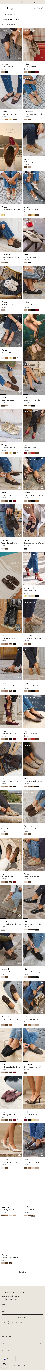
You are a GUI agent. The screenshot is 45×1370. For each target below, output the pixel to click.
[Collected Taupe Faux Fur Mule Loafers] (34, 616)
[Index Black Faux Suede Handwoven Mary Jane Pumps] (34, 282)
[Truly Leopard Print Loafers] (11, 663)
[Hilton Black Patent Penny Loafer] (34, 902)
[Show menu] (3, 8)
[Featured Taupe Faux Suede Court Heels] (34, 1283)
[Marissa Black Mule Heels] (11, 44)
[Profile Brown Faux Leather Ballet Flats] (11, 1235)
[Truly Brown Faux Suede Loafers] (11, 759)
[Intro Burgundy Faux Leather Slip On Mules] (11, 1092)
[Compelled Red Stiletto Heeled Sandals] (34, 568)
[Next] (42, 2)
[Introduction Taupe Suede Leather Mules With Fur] (34, 92)
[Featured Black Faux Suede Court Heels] (11, 1330)
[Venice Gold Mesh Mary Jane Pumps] (11, 187)
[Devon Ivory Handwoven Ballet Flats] (11, 902)
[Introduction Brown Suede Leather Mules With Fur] (11, 235)
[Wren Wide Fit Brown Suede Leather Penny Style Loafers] (11, 378)
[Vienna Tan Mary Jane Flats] (11, 330)
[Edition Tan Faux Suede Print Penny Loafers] (34, 663)
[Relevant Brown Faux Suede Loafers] (11, 997)
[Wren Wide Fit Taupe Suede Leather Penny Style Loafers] (34, 139)
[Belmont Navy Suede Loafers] (34, 997)
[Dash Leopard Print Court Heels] (34, 1092)
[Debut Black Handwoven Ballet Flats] (34, 378)
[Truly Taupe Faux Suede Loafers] (34, 759)
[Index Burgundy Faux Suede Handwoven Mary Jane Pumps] (11, 711)
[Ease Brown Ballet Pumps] (34, 711)
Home (4, 14)
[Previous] (3, 2)
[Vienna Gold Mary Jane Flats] (11, 425)
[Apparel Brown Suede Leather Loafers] (11, 949)
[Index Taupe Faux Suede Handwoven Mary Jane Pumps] (34, 44)
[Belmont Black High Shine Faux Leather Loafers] (11, 1188)
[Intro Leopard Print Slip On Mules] (11, 854)
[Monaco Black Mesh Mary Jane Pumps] (34, 521)
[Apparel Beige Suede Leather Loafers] (34, 854)
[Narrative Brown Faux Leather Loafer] (34, 1045)
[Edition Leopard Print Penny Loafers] (34, 473)
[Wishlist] (39, 8)
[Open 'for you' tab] (4, 1365)
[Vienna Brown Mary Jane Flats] (11, 92)
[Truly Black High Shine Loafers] (11, 616)
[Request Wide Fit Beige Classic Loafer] (11, 806)
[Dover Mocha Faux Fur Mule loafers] (11, 282)
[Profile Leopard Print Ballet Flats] (34, 1188)
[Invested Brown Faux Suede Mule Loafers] (34, 1330)
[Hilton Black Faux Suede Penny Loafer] (34, 949)
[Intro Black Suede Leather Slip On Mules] (11, 1045)
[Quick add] (20, 58)
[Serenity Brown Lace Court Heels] (34, 1235)
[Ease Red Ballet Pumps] (34, 425)
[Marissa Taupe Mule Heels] (34, 235)
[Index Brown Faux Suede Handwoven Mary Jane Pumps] (11, 473)
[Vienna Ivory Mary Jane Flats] (34, 187)
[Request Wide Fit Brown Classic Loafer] (11, 521)
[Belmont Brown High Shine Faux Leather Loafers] (34, 1140)
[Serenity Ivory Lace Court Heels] (11, 1140)
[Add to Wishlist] (19, 30)
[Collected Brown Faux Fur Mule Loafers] (34, 806)
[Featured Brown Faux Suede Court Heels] (11, 1283)
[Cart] (42, 8)
